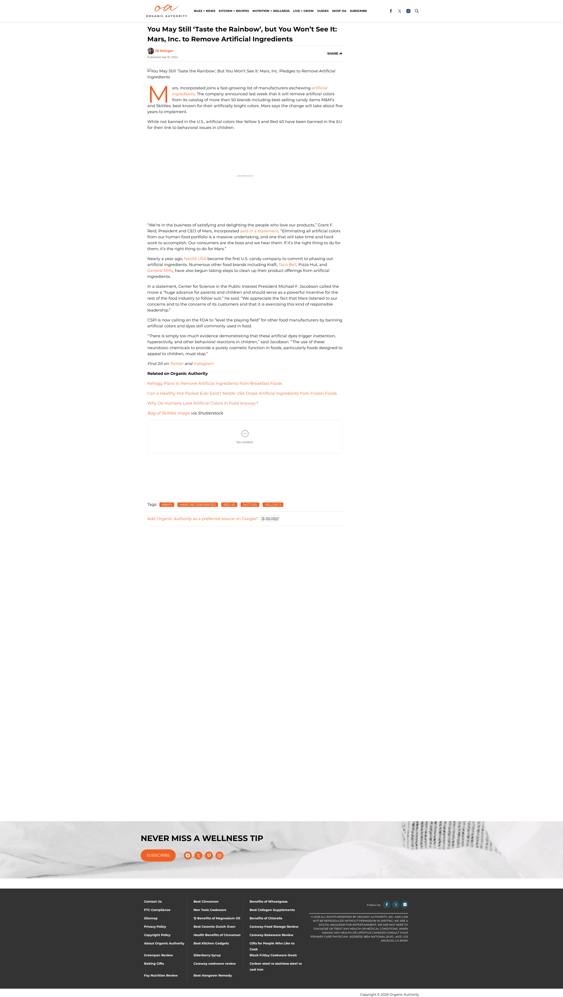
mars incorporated (198, 505)
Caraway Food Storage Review (274, 927)
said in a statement (259, 231)
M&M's (167, 505)
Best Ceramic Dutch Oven (214, 927)
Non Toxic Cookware (210, 910)
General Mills (160, 270)
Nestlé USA (195, 258)
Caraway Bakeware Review (271, 935)
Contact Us (153, 902)
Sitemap (151, 918)
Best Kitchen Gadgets (211, 943)
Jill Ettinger (164, 51)
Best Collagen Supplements (272, 910)
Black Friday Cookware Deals (273, 955)
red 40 (229, 505)
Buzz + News (204, 11)
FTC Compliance (157, 910)
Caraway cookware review (215, 964)
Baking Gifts (154, 964)
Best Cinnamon (206, 902)
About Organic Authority (164, 943)
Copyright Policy (157, 935)
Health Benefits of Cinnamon (217, 935)
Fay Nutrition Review (161, 975)
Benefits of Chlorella (266, 918)
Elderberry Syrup (207, 955)
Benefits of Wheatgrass (268, 902)
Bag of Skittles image (169, 413)
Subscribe (358, 11)
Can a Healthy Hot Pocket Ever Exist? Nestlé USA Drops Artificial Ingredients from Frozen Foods (242, 393)
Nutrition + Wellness (271, 11)
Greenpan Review (158, 955)
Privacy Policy (155, 927)
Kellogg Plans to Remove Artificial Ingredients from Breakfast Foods (214, 383)
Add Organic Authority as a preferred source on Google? (202, 518)
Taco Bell (287, 264)
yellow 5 (273, 505)
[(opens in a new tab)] (390, 11)
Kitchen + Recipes (234, 11)
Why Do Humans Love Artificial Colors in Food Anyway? (202, 403)
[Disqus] (245, 585)
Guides (323, 11)
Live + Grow (303, 11)
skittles (250, 505)
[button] (416, 11)
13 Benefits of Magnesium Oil (217, 918)
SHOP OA (339, 11)
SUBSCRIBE (158, 855)
